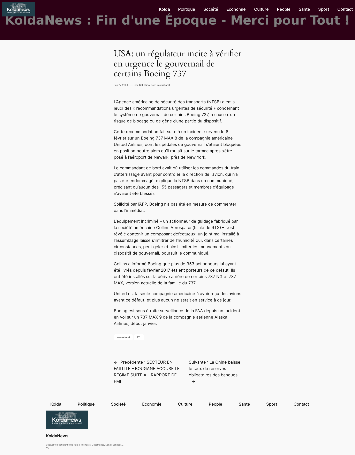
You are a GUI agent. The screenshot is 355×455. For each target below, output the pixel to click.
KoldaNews (57, 435)
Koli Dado (144, 85)
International (163, 85)
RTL (139, 337)
